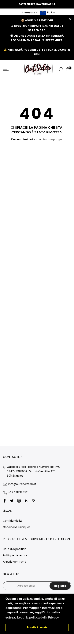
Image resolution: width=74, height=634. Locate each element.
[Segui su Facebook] (4, 501)
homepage (52, 139)
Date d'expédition (14, 549)
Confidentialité (13, 521)
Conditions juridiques (16, 527)
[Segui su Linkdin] (26, 501)
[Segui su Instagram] (19, 501)
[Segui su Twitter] (11, 501)
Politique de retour (15, 555)
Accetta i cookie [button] (37, 627)
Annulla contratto (14, 562)
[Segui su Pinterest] (33, 501)
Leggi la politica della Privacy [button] (38, 617)
